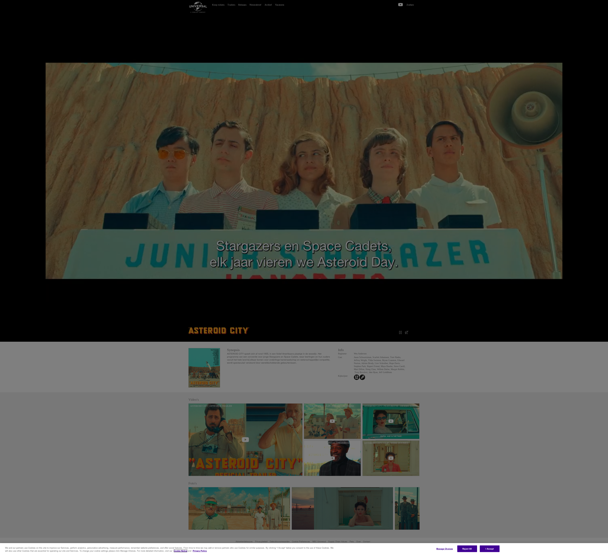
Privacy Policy (200, 550)
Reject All (467, 548)
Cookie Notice (180, 550)
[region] (304, 548)
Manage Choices (444, 548)
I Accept (490, 548)
